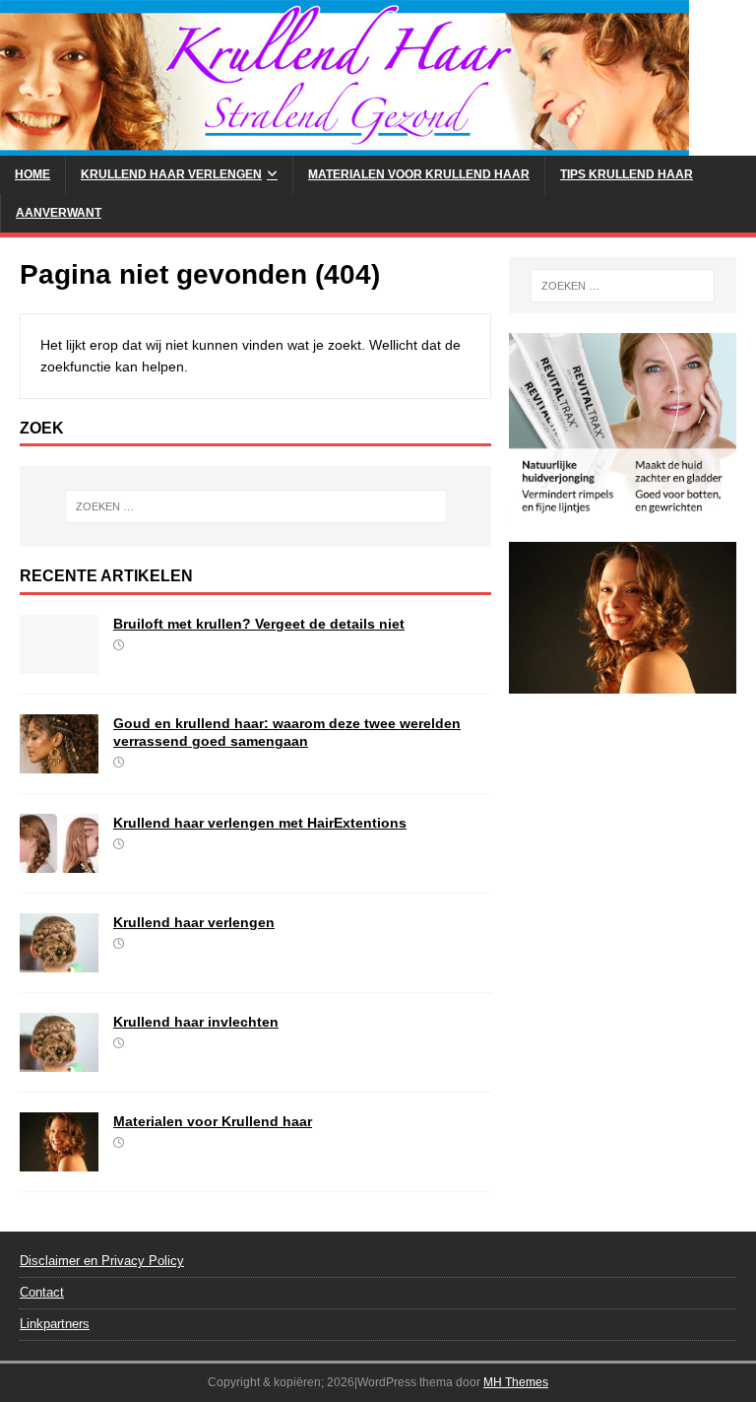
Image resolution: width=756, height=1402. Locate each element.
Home (32, 174)
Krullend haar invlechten (196, 1022)
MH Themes (515, 1382)
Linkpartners (55, 1323)
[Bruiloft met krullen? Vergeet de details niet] (59, 663)
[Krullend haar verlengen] (59, 961)
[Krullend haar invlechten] (59, 1061)
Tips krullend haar (626, 174)
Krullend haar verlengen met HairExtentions (260, 823)
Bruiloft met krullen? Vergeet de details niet (259, 624)
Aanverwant (58, 213)
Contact (42, 1292)
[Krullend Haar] (344, 145)
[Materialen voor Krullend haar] (59, 1160)
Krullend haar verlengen (171, 174)
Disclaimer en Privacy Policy (102, 1260)
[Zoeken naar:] (255, 506)
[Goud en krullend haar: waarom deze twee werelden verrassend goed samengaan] (59, 762)
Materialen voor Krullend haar (419, 174)
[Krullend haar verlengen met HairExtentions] (59, 862)
